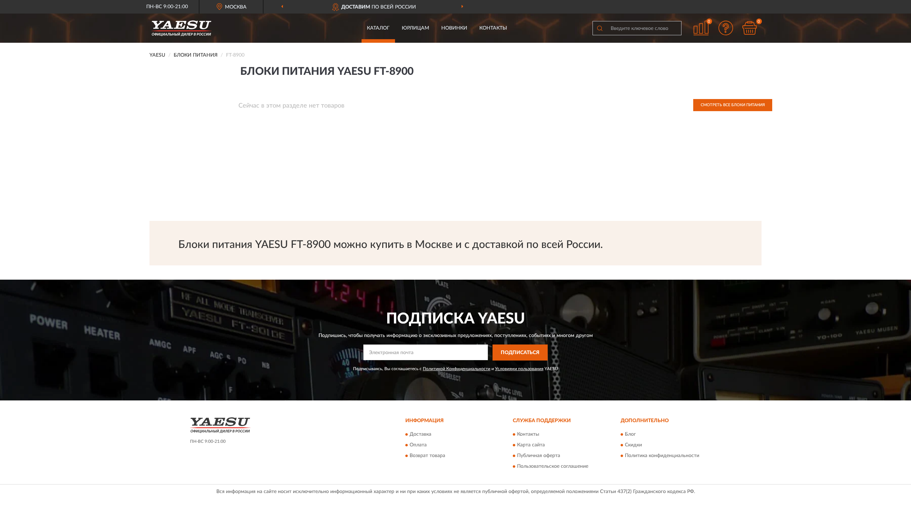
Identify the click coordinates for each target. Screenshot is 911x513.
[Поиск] (600, 28)
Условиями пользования (519, 369)
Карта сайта (531, 445)
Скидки (633, 445)
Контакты (493, 28)
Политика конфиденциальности (662, 456)
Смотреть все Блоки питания (733, 105)
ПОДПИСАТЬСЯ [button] (520, 352)
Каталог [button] (378, 28)
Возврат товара (427, 456)
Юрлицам (415, 28)
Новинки (454, 28)
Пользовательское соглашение (552, 466)
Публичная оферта (538, 456)
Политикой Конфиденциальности (456, 369)
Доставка (420, 434)
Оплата (418, 445)
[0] (750, 28)
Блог (630, 434)
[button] (726, 28)
